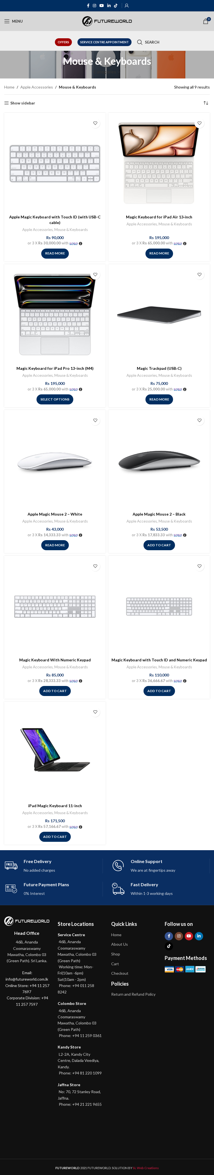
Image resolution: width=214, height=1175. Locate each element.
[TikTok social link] (115, 5)
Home (9, 87)
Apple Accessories (36, 87)
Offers (63, 42)
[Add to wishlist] (95, 123)
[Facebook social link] (88, 5)
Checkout (119, 973)
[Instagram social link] (94, 5)
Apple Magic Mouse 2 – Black (159, 514)
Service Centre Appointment (104, 42)
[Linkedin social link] (109, 5)
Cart (115, 963)
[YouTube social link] (102, 5)
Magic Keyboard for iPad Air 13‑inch (159, 216)
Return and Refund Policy (133, 994)
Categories (105, 72)
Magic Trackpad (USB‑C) (159, 368)
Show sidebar (22, 103)
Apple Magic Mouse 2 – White (55, 514)
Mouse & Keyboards (71, 229)
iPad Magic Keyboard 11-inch (55, 805)
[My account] (127, 5)
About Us (119, 944)
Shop (115, 954)
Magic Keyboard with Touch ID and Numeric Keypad (159, 659)
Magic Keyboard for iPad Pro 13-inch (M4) (55, 368)
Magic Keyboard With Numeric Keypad (55, 659)
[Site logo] (107, 20)
